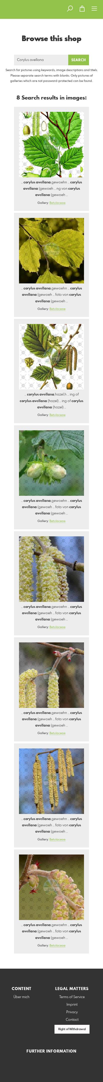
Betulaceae (58, 203)
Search (78, 60)
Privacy (72, 1012)
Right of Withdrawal (72, 1029)
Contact (72, 1020)
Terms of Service (72, 997)
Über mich (22, 997)
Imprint (72, 1004)
